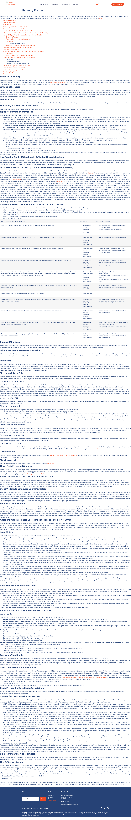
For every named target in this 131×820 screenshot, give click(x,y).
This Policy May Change (10, 72)
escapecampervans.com (58, 82)
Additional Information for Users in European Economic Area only (23, 51)
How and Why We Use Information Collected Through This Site (23, 35)
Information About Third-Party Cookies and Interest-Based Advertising (25, 33)
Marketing (9, 41)
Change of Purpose (12, 37)
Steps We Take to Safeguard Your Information (17, 47)
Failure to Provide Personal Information (18, 39)
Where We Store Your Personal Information (19, 55)
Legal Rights (10, 53)
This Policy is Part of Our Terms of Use (15, 27)
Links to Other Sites (9, 22)
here (100, 18)
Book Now (75, 4)
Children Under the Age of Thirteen (14, 70)
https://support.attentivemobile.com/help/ (64, 455)
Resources (65, 4)
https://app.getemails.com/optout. (34, 474)
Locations (55, 4)
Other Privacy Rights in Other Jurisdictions (16, 66)
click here (60, 181)
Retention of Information (11, 49)
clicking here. (17, 179)
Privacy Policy (51, 463)
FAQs (49, 799)
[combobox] (30, 799)
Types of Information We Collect (13, 29)
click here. (90, 173)
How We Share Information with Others (15, 68)
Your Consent (7, 25)
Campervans (44, 4)
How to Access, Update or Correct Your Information (19, 45)
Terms (99, 449)
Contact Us (6, 74)
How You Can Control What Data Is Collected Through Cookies (23, 31)
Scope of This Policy (9, 20)
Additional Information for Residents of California (19, 57)
